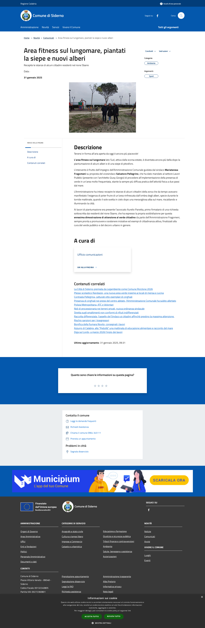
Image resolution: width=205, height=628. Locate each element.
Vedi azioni (163, 51)
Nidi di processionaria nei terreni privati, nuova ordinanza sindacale (109, 309)
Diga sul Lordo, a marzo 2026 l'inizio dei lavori (98, 332)
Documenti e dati (28, 561)
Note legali (108, 591)
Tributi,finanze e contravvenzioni (118, 541)
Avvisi (147, 541)
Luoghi (147, 555)
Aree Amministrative (30, 536)
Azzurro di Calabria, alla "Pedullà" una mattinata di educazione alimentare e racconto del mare (123, 328)
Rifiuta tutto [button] (113, 616)
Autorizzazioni (110, 556)
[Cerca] (181, 15)
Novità (36, 38)
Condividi (149, 51)
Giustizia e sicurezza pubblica (117, 536)
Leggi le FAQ (67, 586)
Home (26, 38)
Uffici (22, 541)
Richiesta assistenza (71, 591)
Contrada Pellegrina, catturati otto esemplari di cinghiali (103, 297)
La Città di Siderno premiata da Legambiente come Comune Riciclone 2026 (113, 289)
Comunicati (48, 38)
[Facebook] (156, 15)
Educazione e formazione (115, 531)
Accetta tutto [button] (92, 616)
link (129, 610)
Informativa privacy (112, 586)
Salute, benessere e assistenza (117, 551)
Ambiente (107, 546)
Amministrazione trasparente (117, 576)
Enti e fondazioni (28, 546)
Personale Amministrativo (32, 556)
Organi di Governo (29, 531)
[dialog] (102, 611)
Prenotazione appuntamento (75, 576)
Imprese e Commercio (72, 541)
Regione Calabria (28, 3)
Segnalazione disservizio (73, 581)
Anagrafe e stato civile (72, 531)
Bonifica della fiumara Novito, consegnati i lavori (99, 324)
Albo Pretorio (109, 581)
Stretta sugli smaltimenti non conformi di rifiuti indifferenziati (106, 312)
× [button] (202, 597)
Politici (23, 551)
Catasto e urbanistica (72, 546)
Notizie (147, 531)
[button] (102, 623)
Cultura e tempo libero (72, 536)
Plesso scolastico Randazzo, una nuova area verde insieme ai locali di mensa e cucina (119, 293)
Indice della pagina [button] (35, 142)
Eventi (147, 560)
